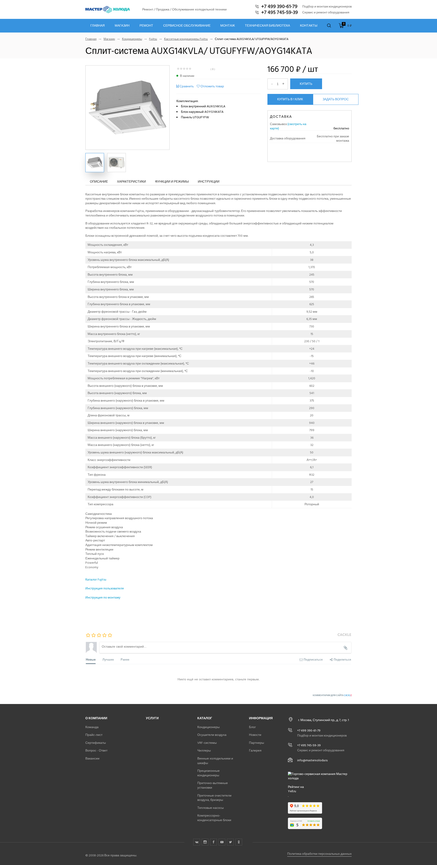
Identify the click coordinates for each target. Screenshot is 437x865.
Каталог (204, 718)
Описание (99, 181)
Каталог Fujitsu (95, 579)
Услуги (152, 718)
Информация (261, 718)
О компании (96, 718)
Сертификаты (95, 742)
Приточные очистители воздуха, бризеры (214, 798)
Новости (255, 734)
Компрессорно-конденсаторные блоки (214, 818)
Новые (91, 659)
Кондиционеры (132, 39)
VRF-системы (207, 742)
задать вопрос (336, 99)
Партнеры (256, 742)
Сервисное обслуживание (187, 25)
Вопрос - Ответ (96, 750)
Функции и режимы (172, 181)
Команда (92, 727)
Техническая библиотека (267, 25)
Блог (252, 727)
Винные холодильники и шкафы (215, 761)
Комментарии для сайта (332, 695)
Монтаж (227, 25)
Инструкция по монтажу (103, 597)
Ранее (125, 659)
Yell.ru (292, 791)
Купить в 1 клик (290, 99)
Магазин (122, 25)
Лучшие (108, 659)
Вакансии (92, 758)
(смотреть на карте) (288, 126)
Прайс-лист (93, 734)
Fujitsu (153, 39)
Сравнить (187, 86)
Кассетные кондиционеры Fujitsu (186, 39)
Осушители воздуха (211, 734)
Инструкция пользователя (104, 588)
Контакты (308, 25)
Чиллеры (204, 750)
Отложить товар (212, 86)
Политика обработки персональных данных (319, 853)
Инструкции (208, 181)
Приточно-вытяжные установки (212, 785)
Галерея (255, 750)
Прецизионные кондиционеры (208, 773)
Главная (97, 25)
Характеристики (131, 181)
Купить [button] (306, 83)
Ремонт (146, 25)
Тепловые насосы (210, 807)
